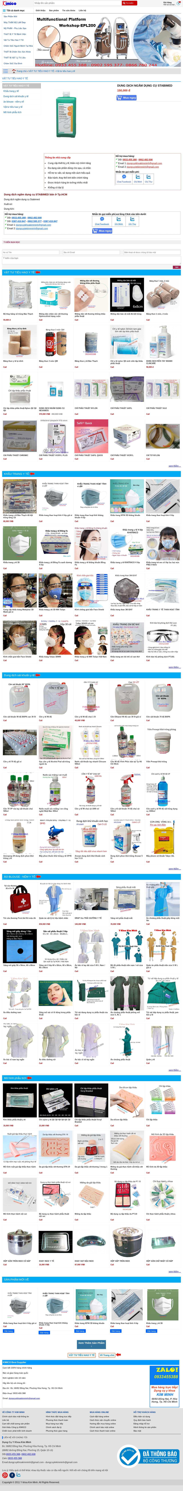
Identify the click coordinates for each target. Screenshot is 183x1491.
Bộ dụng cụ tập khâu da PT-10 (124, 1214)
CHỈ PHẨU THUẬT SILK (156, 408)
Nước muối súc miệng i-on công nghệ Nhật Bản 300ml (53, 810)
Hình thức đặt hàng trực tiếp (58, 1416)
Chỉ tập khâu (151, 1120)
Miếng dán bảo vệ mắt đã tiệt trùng (126, 314)
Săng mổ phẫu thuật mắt (121, 918)
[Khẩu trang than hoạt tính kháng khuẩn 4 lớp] (56, 1305)
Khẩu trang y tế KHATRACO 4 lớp (125, 562)
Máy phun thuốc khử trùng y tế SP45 (55, 856)
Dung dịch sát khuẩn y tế (15, 96)
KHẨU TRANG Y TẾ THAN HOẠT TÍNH (162, 609)
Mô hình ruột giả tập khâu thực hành (19, 1167)
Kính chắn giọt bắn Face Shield (17, 657)
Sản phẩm (54, 10)
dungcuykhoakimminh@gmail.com (144, 163)
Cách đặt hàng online (99, 1416)
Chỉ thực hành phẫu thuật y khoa (160, 1214)
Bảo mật (137, 1431)
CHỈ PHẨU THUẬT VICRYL (122, 455)
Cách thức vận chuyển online (103, 1420)
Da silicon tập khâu (119, 1120)
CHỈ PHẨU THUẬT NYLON (86, 408)
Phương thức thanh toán (57, 1420)
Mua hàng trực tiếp (54, 1423)
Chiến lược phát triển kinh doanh (17, 1431)
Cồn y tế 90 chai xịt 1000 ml (87, 809)
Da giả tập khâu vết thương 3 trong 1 (91, 1167)
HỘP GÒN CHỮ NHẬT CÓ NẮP (159, 1261)
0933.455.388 (130, 160)
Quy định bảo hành (142, 1420)
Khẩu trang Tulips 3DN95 (50, 657)
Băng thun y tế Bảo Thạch (86, 361)
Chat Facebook (124, 182)
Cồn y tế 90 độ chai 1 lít (85, 717)
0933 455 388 (15, 1458)
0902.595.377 (35, 221)
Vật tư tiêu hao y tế (65, 71)
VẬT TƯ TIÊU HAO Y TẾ (41, 71)
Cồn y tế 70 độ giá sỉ (12, 762)
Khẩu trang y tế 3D (11, 562)
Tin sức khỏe (68, 10)
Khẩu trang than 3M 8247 (121, 609)
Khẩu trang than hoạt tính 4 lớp (160, 515)
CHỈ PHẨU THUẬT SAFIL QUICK (89, 455)
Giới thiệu (40, 10)
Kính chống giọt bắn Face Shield (89, 609)
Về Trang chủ (107, 1355)
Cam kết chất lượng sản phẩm (16, 1423)
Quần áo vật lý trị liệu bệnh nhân (53, 918)
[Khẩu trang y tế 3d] (163, 1305)
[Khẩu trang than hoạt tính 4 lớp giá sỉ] (20, 1305)
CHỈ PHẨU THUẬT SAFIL (121, 408)
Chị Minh (138, 182)
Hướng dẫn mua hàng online (103, 1423)
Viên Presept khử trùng (156, 762)
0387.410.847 (19, 221)
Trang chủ (21, 71)
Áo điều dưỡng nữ (47, 1059)
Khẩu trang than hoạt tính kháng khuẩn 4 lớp (53, 1324)
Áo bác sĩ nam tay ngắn (13, 1059)
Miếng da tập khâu (83, 1214)
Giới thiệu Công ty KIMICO (14, 1427)
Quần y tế (150, 1059)
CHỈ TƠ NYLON (153, 455)
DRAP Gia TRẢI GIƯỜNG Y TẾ (88, 918)
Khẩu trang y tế (11, 91)
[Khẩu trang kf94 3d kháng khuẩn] (91, 1305)
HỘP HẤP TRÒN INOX (120, 1261)
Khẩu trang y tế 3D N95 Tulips (52, 609)
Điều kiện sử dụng (142, 1416)
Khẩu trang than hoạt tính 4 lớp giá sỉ (55, 515)
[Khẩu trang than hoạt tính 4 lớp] (127, 1305)
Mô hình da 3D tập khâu (156, 1167)
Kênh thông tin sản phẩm (145, 1427)
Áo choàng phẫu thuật (120, 1059)
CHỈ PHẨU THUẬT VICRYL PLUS (53, 455)
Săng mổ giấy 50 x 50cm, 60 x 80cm (19, 965)
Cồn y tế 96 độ (45, 717)
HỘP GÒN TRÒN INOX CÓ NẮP (17, 1261)
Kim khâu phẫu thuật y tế (14, 1120)
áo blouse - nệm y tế (13, 101)
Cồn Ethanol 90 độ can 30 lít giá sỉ (126, 717)
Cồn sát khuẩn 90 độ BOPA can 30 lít (19, 717)
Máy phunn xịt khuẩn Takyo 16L (160, 856)
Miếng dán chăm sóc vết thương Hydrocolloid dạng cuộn (53, 315)
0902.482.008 (146, 160)
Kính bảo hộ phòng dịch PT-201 (160, 657)
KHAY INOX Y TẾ (46, 1261)
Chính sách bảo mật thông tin (15, 1416)
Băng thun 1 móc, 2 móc (157, 314)
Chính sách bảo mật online (102, 1427)
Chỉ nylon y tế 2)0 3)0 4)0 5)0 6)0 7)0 (54, 1120)
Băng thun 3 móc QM (48, 361)
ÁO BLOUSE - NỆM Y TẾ (19, 876)
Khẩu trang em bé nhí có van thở (125, 657)
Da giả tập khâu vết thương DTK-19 (54, 1167)
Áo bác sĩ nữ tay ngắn (84, 1059)
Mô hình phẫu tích (12, 112)
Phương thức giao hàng (56, 1431)
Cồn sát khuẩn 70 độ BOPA (158, 717)
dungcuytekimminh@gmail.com (143, 167)
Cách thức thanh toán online (102, 1431)
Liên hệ (82, 10)
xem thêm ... (175, 466)
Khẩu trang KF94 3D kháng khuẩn (125, 515)
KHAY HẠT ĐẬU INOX (84, 1261)
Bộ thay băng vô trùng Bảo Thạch (18, 314)
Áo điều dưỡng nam (12, 1012)
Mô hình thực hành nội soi (15, 1214)
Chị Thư (148, 182)
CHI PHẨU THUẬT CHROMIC (15, 455)
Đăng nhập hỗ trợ (142, 1423)
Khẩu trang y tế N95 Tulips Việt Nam (91, 657)
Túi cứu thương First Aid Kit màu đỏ (19, 918)
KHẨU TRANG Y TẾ (16, 473)
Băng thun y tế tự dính (13, 361)
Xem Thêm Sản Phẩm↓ (91, 1344)
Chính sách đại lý (53, 1427)
